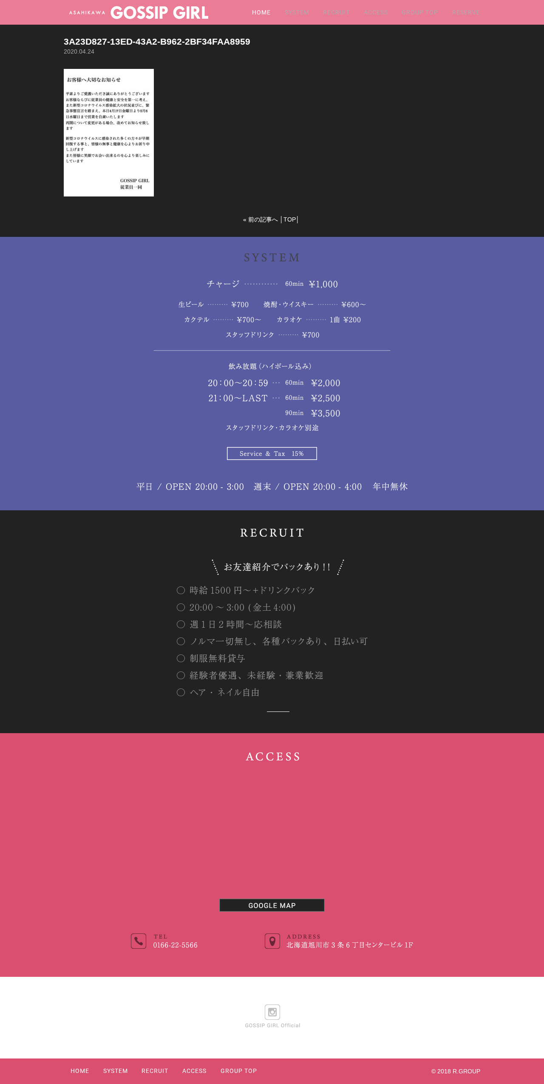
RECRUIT (336, 12)
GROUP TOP (420, 12)
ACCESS (376, 12)
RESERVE (466, 12)
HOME (261, 12)
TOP (289, 219)
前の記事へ (263, 219)
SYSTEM (297, 12)
